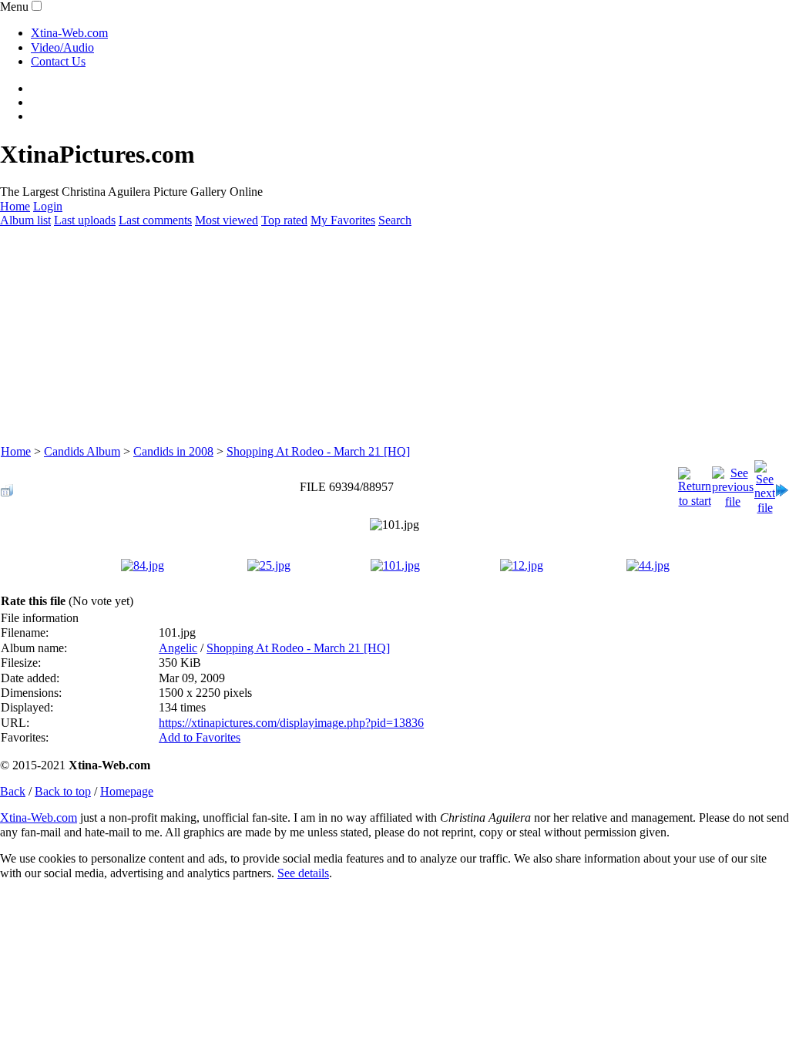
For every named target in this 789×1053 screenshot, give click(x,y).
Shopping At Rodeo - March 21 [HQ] (318, 451)
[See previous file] (733, 483)
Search (394, 220)
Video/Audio (62, 47)
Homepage (126, 791)
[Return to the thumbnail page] (7, 486)
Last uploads (85, 220)
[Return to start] (694, 483)
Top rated (284, 220)
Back (12, 791)
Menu (14, 6)
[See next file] (764, 483)
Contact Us (58, 61)
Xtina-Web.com (69, 32)
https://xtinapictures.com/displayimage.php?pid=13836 (291, 722)
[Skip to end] (782, 486)
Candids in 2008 (173, 451)
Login (47, 206)
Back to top (63, 791)
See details (303, 873)
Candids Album (82, 451)
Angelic (178, 647)
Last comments (155, 220)
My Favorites (343, 220)
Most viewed (226, 220)
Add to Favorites (199, 737)
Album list (25, 220)
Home (15, 206)
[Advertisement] (394, 336)
